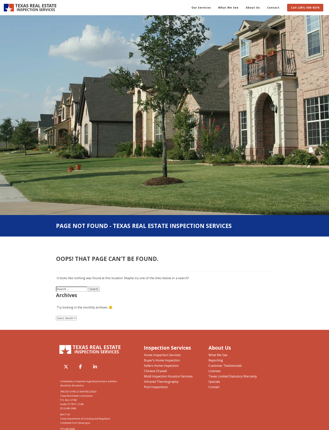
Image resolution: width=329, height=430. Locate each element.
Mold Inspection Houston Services (168, 376)
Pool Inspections (156, 387)
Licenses (214, 371)
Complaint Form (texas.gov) (75, 422)
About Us (253, 7)
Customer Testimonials (225, 366)
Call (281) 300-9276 (305, 7)
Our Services (201, 7)
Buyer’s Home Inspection (162, 360)
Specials (214, 382)
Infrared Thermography (161, 382)
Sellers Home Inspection (161, 366)
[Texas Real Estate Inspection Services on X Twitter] (66, 366)
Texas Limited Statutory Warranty (232, 376)
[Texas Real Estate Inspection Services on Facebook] (80, 366)
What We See (228, 7)
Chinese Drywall (155, 371)
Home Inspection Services (162, 355)
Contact (273, 7)
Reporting (215, 360)
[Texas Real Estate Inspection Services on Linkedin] (95, 366)
